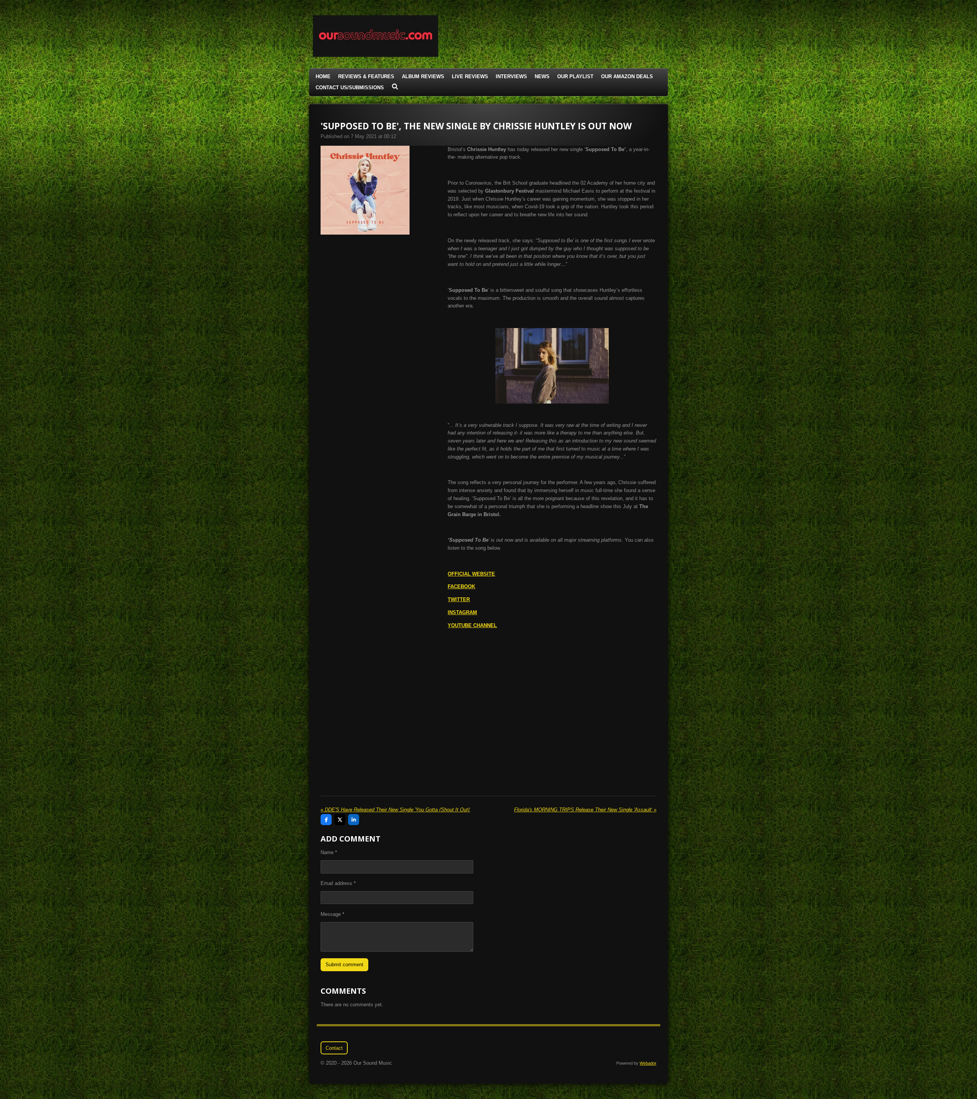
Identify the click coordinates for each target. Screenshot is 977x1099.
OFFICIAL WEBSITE (471, 574)
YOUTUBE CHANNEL (472, 625)
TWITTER (459, 599)
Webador (648, 1063)
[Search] (395, 86)
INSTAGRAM (462, 612)
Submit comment (344, 964)
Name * (329, 852)
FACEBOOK (461, 586)
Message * (332, 914)
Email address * (338, 883)
